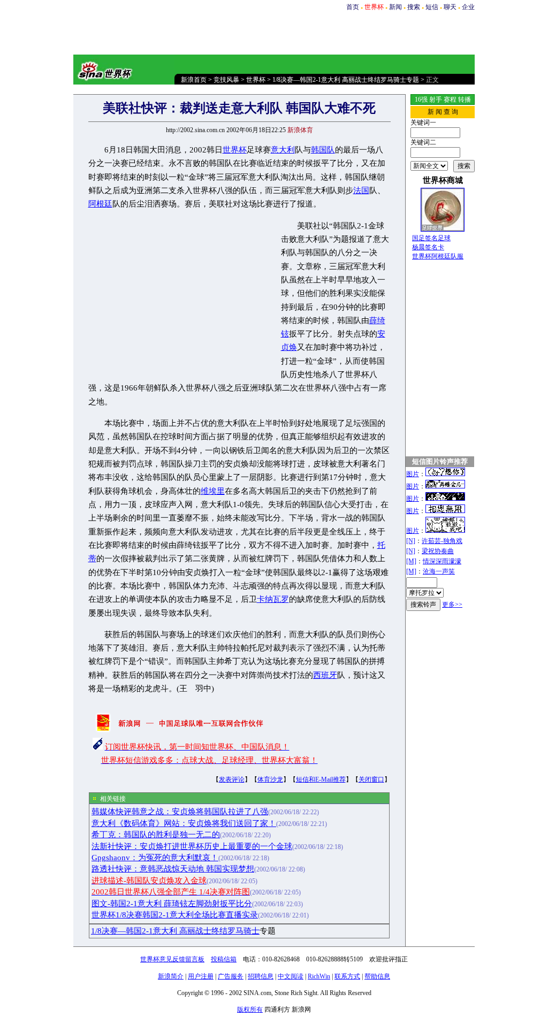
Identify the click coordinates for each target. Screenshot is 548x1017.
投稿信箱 (224, 959)
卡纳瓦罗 (273, 599)
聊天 (450, 7)
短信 (431, 7)
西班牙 (325, 675)
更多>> (452, 604)
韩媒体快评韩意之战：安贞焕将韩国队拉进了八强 (180, 811)
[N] (410, 541)
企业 (468, 7)
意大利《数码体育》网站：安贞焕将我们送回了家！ (184, 823)
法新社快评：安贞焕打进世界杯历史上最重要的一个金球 (192, 846)
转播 (464, 99)
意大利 (283, 150)
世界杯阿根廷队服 (437, 256)
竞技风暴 (226, 79)
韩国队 (323, 150)
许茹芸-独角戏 (442, 541)
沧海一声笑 (439, 571)
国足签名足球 (431, 238)
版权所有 (250, 1009)
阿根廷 (100, 204)
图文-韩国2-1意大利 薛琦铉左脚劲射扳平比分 (172, 903)
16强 (421, 99)
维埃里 (213, 491)
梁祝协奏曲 (438, 551)
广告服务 (230, 976)
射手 (435, 99)
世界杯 (255, 79)
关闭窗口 (371, 779)
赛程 (450, 99)
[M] (411, 561)
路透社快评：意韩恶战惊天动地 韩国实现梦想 (173, 869)
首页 (352, 7)
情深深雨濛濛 (442, 561)
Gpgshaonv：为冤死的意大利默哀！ (155, 857)
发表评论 (232, 779)
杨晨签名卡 (428, 247)
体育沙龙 (270, 779)
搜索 (413, 7)
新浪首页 (194, 79)
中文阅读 (290, 976)
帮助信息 (377, 976)
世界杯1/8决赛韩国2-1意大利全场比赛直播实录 (175, 915)
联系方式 (347, 976)
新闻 (395, 7)
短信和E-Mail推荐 (321, 779)
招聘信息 (260, 976)
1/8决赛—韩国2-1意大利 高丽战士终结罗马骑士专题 (345, 79)
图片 (412, 474)
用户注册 (201, 976)
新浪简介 (171, 976)
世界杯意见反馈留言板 (172, 959)
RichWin (319, 976)
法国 (361, 190)
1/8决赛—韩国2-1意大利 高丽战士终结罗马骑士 (175, 931)
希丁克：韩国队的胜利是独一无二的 (156, 834)
